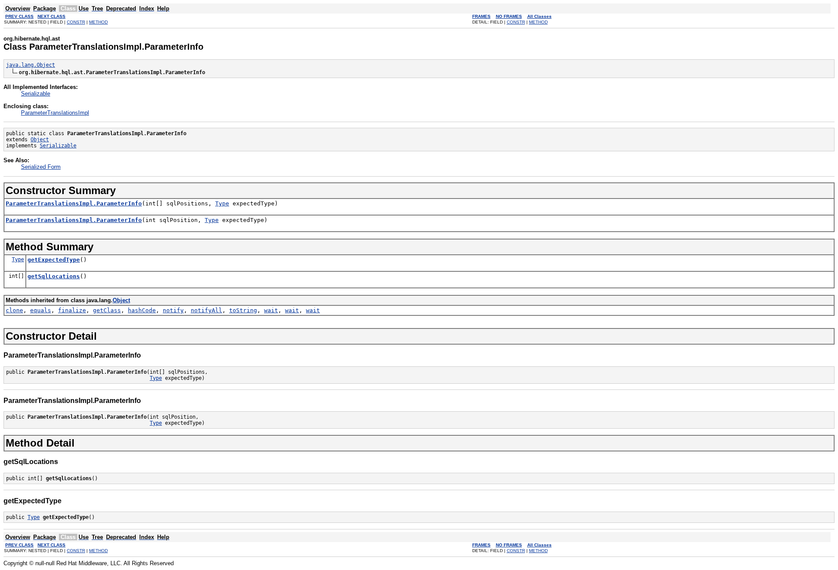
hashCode (142, 310)
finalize (72, 310)
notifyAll (206, 310)
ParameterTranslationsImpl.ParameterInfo (74, 203)
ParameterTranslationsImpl (55, 112)
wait (271, 310)
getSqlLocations (53, 276)
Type (222, 203)
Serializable (35, 93)
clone (14, 310)
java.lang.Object (30, 65)
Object (40, 140)
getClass (107, 310)
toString (243, 310)
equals (40, 310)
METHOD (98, 22)
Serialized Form (41, 167)
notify (173, 310)
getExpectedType (53, 259)
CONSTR (76, 22)
